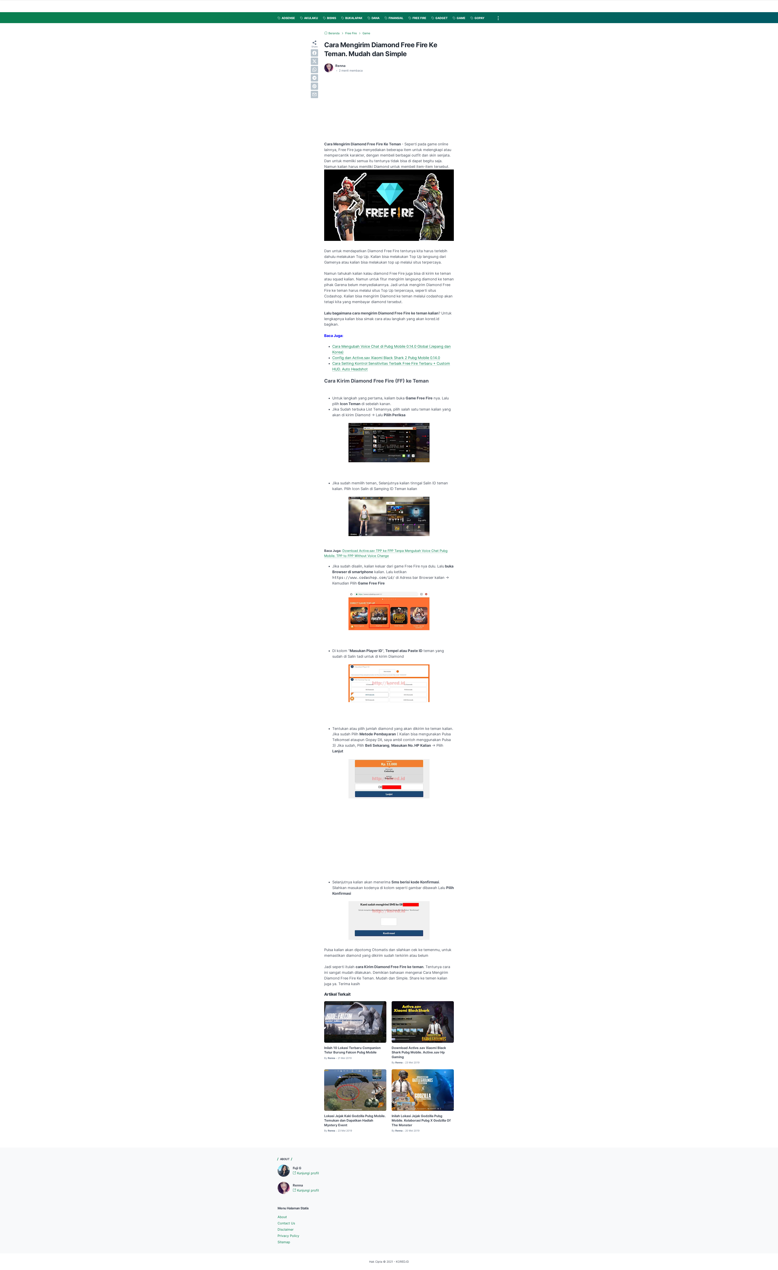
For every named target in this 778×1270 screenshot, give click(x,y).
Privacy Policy (288, 1236)
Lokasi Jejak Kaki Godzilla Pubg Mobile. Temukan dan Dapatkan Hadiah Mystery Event (355, 1120)
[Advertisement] (358, 106)
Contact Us (286, 1223)
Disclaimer (286, 1229)
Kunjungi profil (307, 1173)
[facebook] (314, 53)
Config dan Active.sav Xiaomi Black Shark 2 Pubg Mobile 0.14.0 (386, 358)
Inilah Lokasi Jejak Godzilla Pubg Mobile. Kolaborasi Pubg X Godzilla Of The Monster (421, 1120)
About (282, 1217)
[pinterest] (314, 86)
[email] (314, 94)
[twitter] (314, 61)
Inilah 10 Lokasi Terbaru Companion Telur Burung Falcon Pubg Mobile (352, 1050)
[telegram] (314, 78)
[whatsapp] (314, 69)
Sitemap (284, 1242)
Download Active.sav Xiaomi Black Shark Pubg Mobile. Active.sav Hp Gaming (419, 1052)
